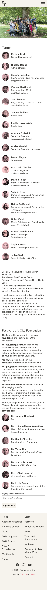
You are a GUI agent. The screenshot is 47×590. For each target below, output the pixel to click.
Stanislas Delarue (34, 288)
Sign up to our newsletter (13, 493)
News (5, 531)
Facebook (17, 565)
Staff (27, 516)
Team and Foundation (30, 538)
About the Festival (12, 521)
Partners (29, 521)
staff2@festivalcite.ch (20, 185)
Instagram (23, 565)
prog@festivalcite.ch (19, 81)
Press (5, 516)
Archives (29, 544)
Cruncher (15, 291)
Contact (28, 557)
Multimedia (8, 554)
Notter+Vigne (24, 285)
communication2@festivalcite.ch (24, 213)
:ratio (26, 291)
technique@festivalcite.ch (21, 139)
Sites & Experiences (8, 548)
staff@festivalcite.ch (19, 173)
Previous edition (10, 526)
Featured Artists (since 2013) (33, 551)
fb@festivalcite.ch (18, 237)
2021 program (9, 536)
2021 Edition (8, 541)
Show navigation (42, 3)
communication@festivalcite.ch (24, 198)
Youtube (30, 565)
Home (4, 3)
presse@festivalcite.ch (20, 225)
